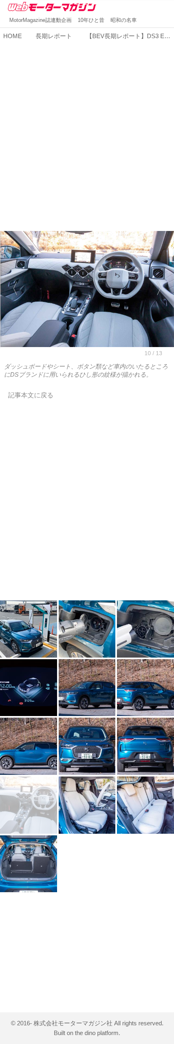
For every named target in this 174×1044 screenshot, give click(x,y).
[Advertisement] (87, 130)
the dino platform (97, 1032)
